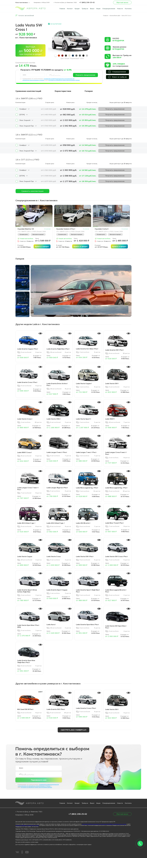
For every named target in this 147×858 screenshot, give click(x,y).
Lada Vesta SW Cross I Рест (116, 556)
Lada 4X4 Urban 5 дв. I (55, 523)
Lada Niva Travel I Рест (114, 523)
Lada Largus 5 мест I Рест (57, 452)
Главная (62, 8)
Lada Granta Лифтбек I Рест (58, 349)
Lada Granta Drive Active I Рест (57, 384)
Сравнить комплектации (32, 191)
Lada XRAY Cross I (24, 452)
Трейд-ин (85, 8)
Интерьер (22, 304)
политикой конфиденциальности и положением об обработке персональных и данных (38, 785)
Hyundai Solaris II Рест (65, 229)
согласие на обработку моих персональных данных (64, 80)
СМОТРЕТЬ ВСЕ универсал (73, 730)
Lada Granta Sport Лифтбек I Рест (88, 591)
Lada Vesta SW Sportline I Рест (115, 627)
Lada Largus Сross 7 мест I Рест (27, 488)
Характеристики (63, 91)
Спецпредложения (108, 8)
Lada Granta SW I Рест (114, 350)
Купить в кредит (42, 246)
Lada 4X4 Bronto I (83, 523)
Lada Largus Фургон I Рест (57, 488)
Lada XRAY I (110, 419)
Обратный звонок (122, 2)
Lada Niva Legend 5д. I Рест (116, 488)
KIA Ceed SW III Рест (25, 709)
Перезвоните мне (38, 780)
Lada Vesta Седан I (84, 383)
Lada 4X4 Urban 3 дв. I (26, 523)
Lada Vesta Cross (54, 556)
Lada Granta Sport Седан (57, 590)
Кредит (77, 8)
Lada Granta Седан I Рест (27, 349)
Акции (98, 8)
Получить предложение (85, 75)
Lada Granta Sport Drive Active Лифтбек (27, 591)
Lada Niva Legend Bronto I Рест (115, 591)
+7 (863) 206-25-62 (87, 2)
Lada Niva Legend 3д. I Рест (87, 488)
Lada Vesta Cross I (24, 419)
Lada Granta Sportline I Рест (87, 624)
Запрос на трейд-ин (119, 77)
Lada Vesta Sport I (83, 419)
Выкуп (92, 8)
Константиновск (22, 2)
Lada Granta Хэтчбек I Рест (87, 349)
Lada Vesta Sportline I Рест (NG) (28, 626)
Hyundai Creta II (101, 229)
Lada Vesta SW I (111, 383)
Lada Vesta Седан (24, 556)
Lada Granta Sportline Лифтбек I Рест (26, 661)
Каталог (70, 8)
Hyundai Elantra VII (26, 229)
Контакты (128, 8)
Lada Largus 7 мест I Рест (86, 452)
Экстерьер (22, 277)
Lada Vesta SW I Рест (85, 556)
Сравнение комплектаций (28, 91)
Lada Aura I (51, 624)
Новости (120, 8)
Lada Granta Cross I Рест (27, 382)
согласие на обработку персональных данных (27, 825)
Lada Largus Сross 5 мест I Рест (115, 453)
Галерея (89, 91)
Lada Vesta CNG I (53, 419)
